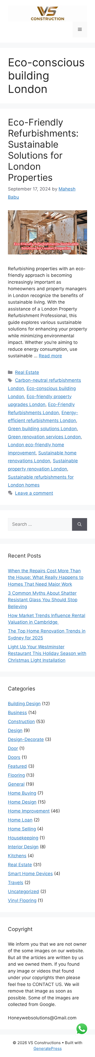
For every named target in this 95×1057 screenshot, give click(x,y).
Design (15, 730)
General (16, 784)
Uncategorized (23, 891)
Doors (14, 757)
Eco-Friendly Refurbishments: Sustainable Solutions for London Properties (43, 150)
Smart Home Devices (30, 873)
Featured (17, 766)
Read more (50, 355)
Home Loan (20, 820)
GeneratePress (48, 1048)
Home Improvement (29, 811)
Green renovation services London (44, 436)
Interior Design (23, 846)
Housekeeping (23, 837)
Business (17, 712)
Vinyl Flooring (22, 900)
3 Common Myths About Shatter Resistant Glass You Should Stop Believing (42, 599)
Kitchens (17, 855)
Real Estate (27, 372)
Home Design (22, 802)
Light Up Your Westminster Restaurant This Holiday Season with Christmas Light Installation (47, 653)
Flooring (16, 775)
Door (13, 748)
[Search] (79, 524)
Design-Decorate (26, 739)
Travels (15, 882)
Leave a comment (34, 493)
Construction (21, 721)
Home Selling (22, 828)
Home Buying (22, 793)
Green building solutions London (42, 428)
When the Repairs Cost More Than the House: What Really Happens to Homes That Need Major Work (45, 577)
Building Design (24, 703)
